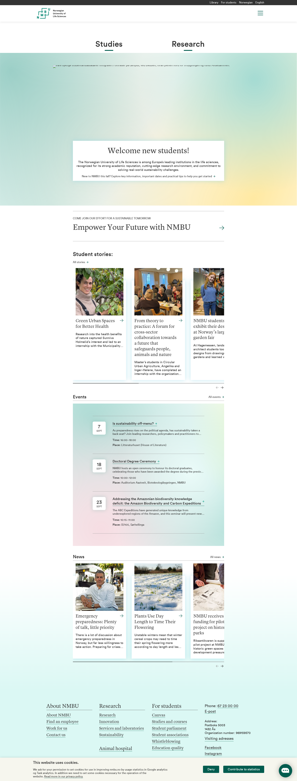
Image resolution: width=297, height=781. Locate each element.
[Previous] (217, 388)
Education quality (168, 748)
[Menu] (260, 13)
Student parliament (169, 729)
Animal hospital (115, 748)
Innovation (109, 722)
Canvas (158, 715)
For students (228, 2)
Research (188, 44)
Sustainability (111, 735)
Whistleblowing (166, 742)
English (259, 2)
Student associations (170, 735)
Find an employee (62, 722)
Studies (109, 44)
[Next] (222, 388)
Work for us (56, 729)
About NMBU (58, 715)
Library (214, 2)
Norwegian (246, 2)
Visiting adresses (219, 738)
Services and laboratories (121, 729)
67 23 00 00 (227, 706)
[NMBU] (59, 13)
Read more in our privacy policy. (63, 776)
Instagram (213, 754)
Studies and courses (169, 722)
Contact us (55, 735)
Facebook (213, 748)
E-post (210, 711)
